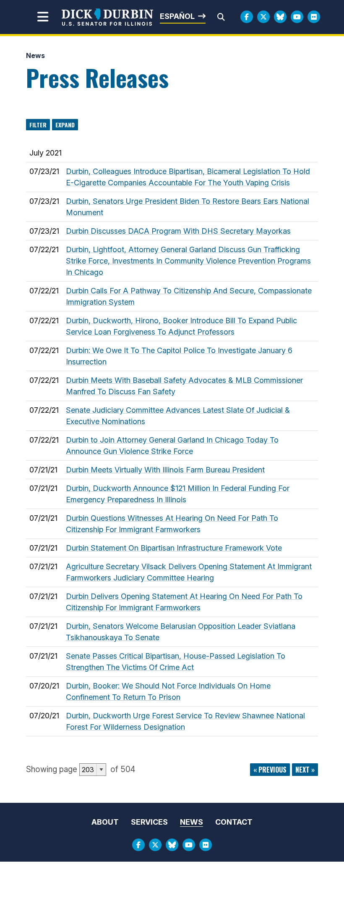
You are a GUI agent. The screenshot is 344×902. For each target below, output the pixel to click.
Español (177, 16)
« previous (270, 770)
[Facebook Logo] (246, 17)
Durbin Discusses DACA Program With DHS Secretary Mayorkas (178, 231)
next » (305, 770)
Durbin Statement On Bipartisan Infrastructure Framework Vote (174, 547)
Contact (234, 822)
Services (149, 822)
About (105, 822)
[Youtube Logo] (297, 17)
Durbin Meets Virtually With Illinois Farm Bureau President (165, 469)
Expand (65, 124)
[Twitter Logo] (263, 17)
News (35, 55)
